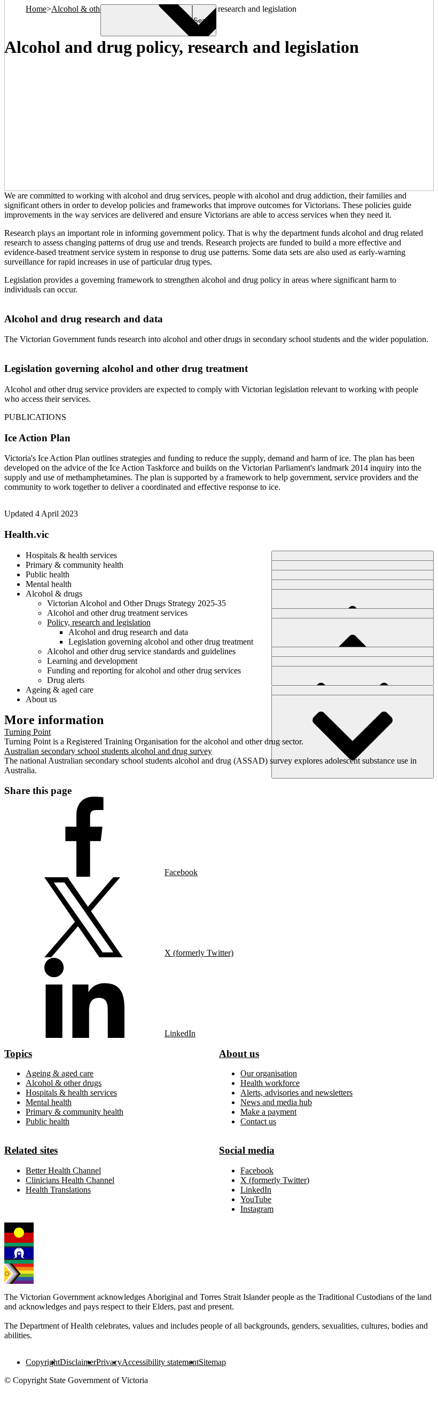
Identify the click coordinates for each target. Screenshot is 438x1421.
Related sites (31, 1150)
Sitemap (212, 1362)
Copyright (43, 1362)
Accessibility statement (160, 1362)
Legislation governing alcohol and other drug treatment (126, 368)
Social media (247, 1150)
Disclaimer (78, 1362)
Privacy (109, 1362)
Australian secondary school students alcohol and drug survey (108, 751)
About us (239, 1053)
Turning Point (27, 731)
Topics (18, 1053)
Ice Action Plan (37, 437)
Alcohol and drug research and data (83, 318)
